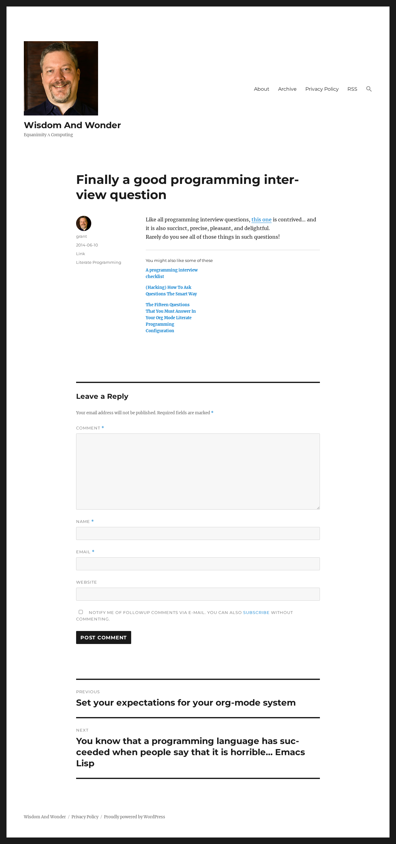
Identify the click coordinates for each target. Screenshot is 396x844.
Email (85, 552)
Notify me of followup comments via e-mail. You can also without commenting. (184, 615)
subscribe (256, 612)
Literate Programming (98, 262)
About (261, 89)
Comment (90, 428)
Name (85, 521)
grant (81, 236)
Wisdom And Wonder (72, 125)
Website (86, 582)
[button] (369, 89)
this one (262, 219)
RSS (352, 89)
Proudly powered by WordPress (134, 817)
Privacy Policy (322, 89)
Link (80, 253)
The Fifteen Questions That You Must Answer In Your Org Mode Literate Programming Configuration (171, 317)
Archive (287, 89)
